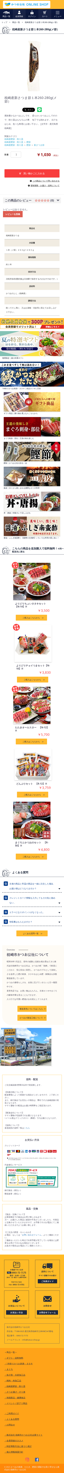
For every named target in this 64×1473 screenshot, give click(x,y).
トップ (4, 22)
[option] (32, 64)
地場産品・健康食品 (14, 1397)
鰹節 (28, 142)
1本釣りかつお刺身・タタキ (18, 1363)
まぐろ (8, 1369)
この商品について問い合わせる (46, 180)
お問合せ (9, 1424)
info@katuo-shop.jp (31, 1339)
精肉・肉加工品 (12, 1380)
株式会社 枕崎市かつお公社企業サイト (23, 1434)
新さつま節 (39, 145)
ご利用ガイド (11, 1413)
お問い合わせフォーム (31, 1235)
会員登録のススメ (13, 1440)
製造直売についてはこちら (31, 1008)
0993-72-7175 (22, 1335)
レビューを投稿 (13, 214)
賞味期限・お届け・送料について (45, 185)
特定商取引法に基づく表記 (18, 1446)
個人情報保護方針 (13, 1451)
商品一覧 (16, 22)
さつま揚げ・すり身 (14, 1391)
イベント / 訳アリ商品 (15, 1403)
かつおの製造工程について (31, 1017)
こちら (27, 1128)
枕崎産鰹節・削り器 (13, 139)
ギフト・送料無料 (13, 1357)
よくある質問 (11, 1419)
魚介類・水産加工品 (14, 1374)
